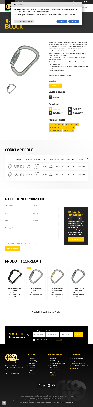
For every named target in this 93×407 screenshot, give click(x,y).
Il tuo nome (9, 205)
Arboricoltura (68, 130)
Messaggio (9, 228)
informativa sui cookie (43, 11)
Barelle (52, 372)
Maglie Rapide (76, 361)
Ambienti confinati (55, 130)
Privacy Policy (33, 243)
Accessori (32, 358)
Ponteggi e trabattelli (56, 124)
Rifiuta (62, 21)
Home (7, 16)
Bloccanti (32, 365)
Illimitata (56, 97)
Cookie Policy (30, 402)
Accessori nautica (77, 358)
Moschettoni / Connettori (80, 365)
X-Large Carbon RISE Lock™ (36, 289)
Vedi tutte (32, 373)
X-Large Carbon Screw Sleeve (57, 289)
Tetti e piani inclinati (72, 124)
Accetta (73, 21)
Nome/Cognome (38, 331)
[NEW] (36, 276)
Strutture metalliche (56, 127)
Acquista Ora (55, 85)
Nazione (36, 213)
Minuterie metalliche (78, 363)
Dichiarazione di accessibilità (49, 402)
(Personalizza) (37, 402)
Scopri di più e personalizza (24, 21)
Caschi (31, 370)
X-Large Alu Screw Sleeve (15, 289)
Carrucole (32, 368)
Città (7, 213)
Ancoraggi (32, 363)
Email (7, 220)
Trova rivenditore (75, 239)
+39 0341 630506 (13, 373)
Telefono (36, 220)
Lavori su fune (70, 127)
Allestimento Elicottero (57, 363)
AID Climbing (33, 361)
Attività (35, 205)
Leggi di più (52, 81)
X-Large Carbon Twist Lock (78, 289)
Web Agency (70, 402)
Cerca (86, 7)
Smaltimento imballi (61, 402)
